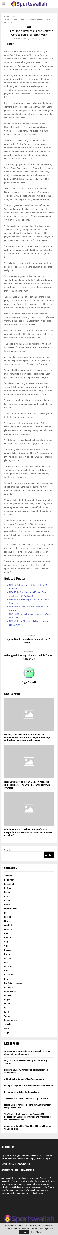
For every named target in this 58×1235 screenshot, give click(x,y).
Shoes (7, 1004)
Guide (7, 946)
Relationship (10, 991)
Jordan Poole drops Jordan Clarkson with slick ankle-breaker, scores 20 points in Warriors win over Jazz (27, 785)
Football (8, 925)
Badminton (9, 880)
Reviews (8, 995)
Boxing (7, 892)
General (7, 937)
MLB (6, 962)
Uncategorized (10, 1020)
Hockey (7, 950)
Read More (36, 1232)
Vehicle (7, 1024)
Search (7, 850)
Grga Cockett (21, 39)
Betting (7, 888)
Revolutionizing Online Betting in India (21, 1092)
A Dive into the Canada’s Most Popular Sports (24, 1079)
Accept (24, 1232)
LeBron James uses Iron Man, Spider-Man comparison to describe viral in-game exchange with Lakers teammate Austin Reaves (27, 737)
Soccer (7, 1008)
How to (7, 954)
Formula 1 (8, 929)
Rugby (7, 999)
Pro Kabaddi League (13, 983)
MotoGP (8, 966)
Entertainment (10, 909)
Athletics (8, 876)
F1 (5, 913)
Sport (6, 1012)
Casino (7, 900)
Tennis (7, 1016)
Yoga (6, 1033)
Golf (6, 942)
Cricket (7, 904)
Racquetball (9, 987)
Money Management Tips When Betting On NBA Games (29, 1085)
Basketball (9, 884)
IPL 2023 (8, 958)
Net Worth (8, 975)
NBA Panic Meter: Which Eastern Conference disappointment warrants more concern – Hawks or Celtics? (28, 832)
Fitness (7, 921)
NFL (6, 979)
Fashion (7, 917)
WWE (6, 1028)
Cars (6, 896)
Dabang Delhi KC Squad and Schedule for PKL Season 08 (29, 657)
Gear (6, 933)
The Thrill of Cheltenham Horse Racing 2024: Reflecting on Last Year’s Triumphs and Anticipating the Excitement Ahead (27, 1117)
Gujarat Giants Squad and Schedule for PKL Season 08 (29, 641)
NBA (28, 26)
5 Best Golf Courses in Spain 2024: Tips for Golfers (26, 1098)
